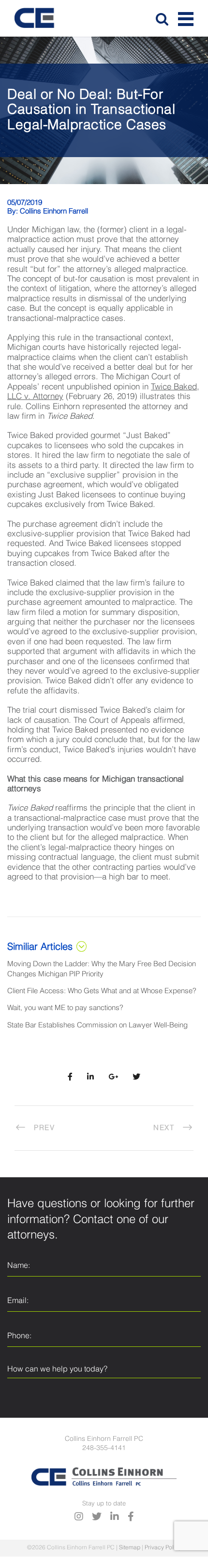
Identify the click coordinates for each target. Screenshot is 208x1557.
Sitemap (129, 1548)
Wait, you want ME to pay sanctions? (65, 1007)
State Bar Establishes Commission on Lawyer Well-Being (97, 1025)
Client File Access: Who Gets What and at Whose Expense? (101, 991)
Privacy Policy (163, 1548)
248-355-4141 (104, 1448)
